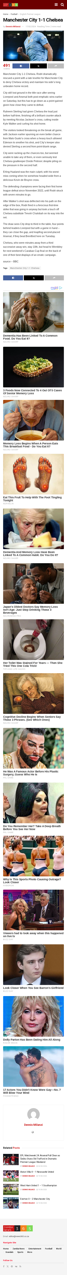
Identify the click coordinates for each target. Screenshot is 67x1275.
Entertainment (35, 1249)
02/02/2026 (42, 1166)
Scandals (9, 1252)
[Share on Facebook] (20, 65)
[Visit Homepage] (10, 4)
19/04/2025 (42, 1176)
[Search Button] (62, 4)
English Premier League (30, 14)
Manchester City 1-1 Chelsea (24, 268)
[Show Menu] (56, 4)
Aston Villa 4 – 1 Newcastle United (37, 1171)
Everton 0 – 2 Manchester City (35, 1198)
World (58, 1249)
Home (5, 14)
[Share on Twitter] (38, 65)
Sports (20, 1252)
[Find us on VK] (16, 1266)
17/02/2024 (31, 26)
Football (14, 14)
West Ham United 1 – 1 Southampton (38, 1185)
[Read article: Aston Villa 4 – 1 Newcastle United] (11, 1176)
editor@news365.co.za (19, 1236)
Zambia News (19, 1249)
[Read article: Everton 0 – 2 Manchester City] (11, 1203)
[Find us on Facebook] (3, 1266)
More (29, 1252)
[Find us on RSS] (20, 1266)
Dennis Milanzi (13, 26)
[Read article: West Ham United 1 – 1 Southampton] (11, 1189)
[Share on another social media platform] (56, 65)
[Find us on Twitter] (8, 1266)
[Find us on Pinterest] (12, 1266)
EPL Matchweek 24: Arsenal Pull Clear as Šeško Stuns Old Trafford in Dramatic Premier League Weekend (40, 1158)
